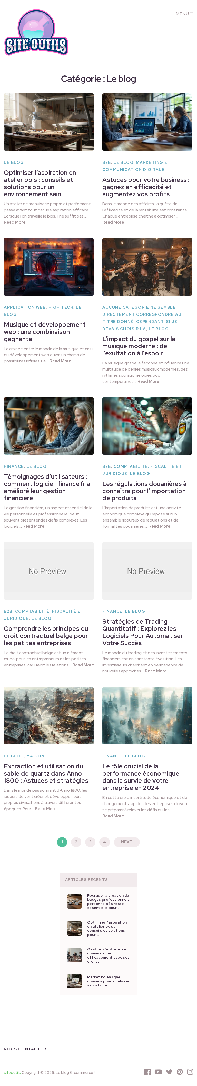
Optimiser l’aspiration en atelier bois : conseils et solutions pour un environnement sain (40, 183)
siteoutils (12, 1072)
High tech (61, 307)
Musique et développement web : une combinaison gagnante (45, 332)
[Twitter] (169, 1072)
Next (127, 842)
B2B (106, 162)
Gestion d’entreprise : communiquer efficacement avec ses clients (108, 955)
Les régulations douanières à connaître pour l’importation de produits (144, 491)
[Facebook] (147, 1072)
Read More (15, 222)
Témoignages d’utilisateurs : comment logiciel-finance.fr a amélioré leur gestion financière (47, 487)
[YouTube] (158, 1072)
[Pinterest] (180, 1072)
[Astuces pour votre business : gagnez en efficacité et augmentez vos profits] (147, 122)
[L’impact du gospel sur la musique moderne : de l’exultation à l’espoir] (147, 267)
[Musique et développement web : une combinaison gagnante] (49, 267)
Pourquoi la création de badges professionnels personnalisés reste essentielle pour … (108, 901)
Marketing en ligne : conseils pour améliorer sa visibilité (108, 981)
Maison (35, 756)
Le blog (14, 162)
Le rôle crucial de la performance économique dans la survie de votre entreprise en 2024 (140, 777)
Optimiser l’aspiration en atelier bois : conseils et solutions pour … (107, 928)
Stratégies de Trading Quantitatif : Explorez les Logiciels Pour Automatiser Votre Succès (142, 632)
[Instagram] (190, 1072)
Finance (14, 466)
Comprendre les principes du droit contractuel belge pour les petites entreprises (46, 636)
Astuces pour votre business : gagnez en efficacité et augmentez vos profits (146, 187)
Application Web (25, 307)
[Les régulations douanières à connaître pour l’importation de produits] (147, 426)
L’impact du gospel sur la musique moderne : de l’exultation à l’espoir (138, 346)
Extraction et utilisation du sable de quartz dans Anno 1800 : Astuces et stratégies (46, 773)
